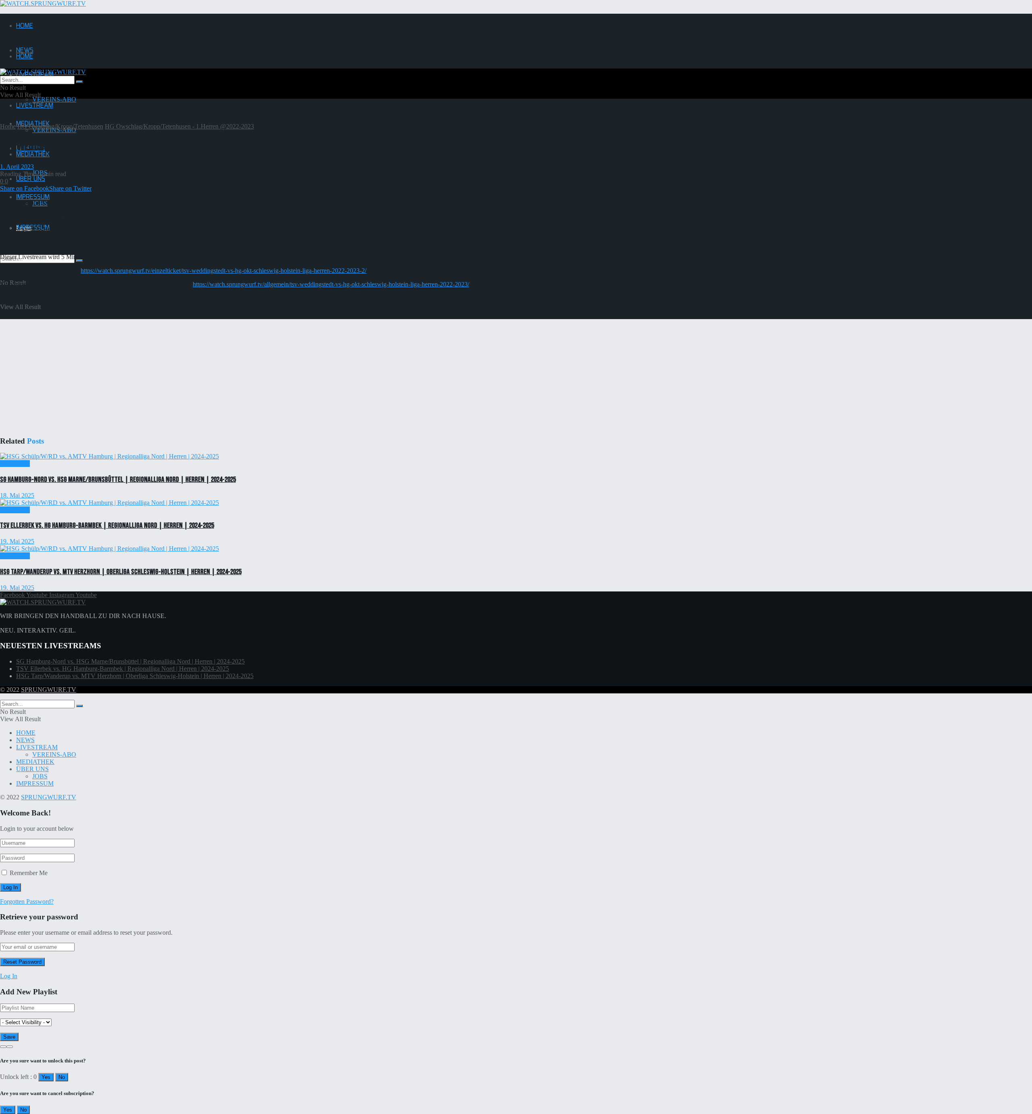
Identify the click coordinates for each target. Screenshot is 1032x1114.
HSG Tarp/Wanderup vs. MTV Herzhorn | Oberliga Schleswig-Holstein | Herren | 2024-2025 (120, 572)
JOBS (40, 776)
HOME (24, 26)
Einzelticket (15, 463)
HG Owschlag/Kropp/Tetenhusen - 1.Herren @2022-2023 (179, 126)
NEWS (25, 739)
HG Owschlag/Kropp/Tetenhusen (60, 126)
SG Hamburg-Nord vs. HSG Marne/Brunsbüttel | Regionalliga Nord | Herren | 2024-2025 (118, 479)
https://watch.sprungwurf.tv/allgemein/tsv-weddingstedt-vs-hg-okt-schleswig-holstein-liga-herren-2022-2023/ (331, 284)
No (61, 1077)
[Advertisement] (242, 365)
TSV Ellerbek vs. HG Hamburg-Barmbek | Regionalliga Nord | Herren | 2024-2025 (107, 525)
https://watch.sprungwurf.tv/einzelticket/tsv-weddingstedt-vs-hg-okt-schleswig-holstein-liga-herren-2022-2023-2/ (223, 270)
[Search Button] (79, 260)
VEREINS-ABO (54, 99)
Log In (8, 976)
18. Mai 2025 (17, 495)
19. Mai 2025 (17, 541)
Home (8, 126)
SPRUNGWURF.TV (48, 689)
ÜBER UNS (30, 179)
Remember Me (29, 872)
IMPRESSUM (35, 783)
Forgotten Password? (27, 901)
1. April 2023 (17, 166)
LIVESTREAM (34, 106)
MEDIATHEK (33, 154)
